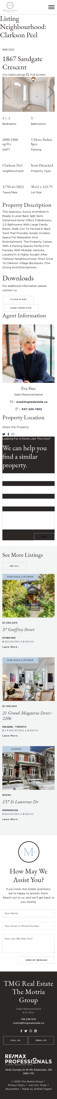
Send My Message (36, 960)
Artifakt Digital (43, 1088)
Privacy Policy (16, 1085)
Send (44, 537)
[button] (6, 92)
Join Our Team (37, 1085)
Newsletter (12, 1088)
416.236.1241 (28, 1019)
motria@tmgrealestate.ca (28, 1022)
